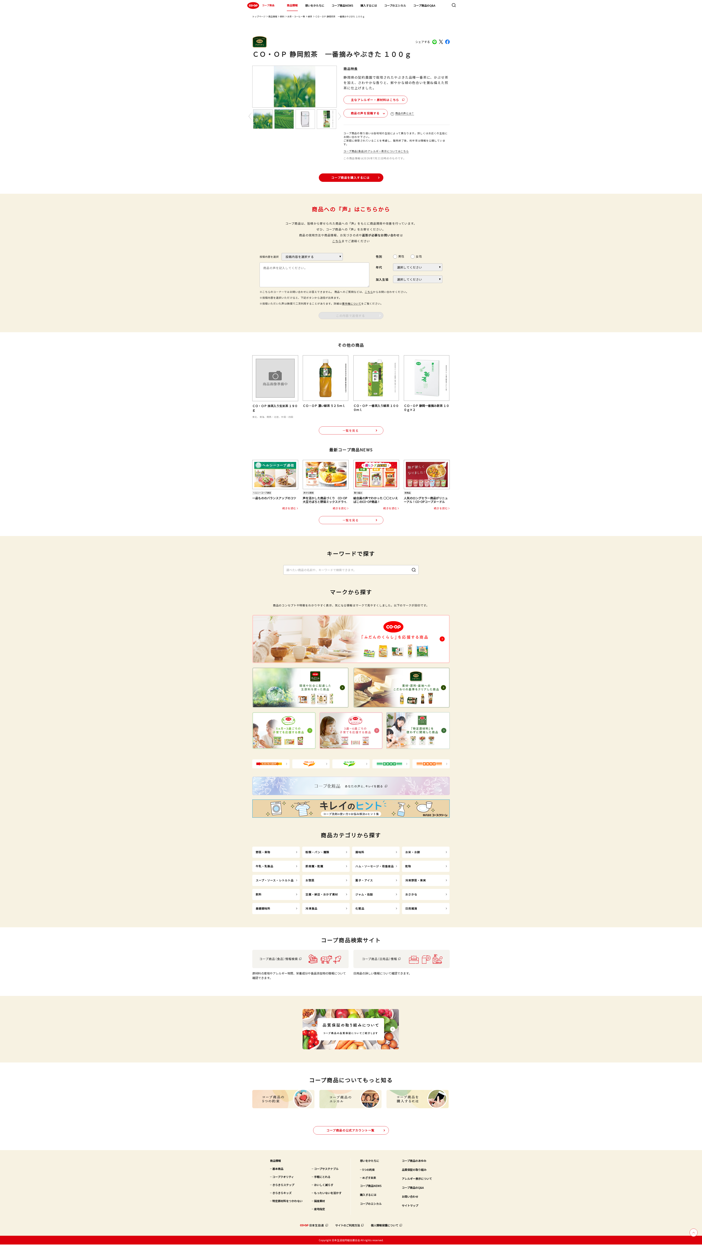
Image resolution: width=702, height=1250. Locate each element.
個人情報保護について (384, 1225)
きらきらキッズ (282, 1193)
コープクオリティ (283, 1177)
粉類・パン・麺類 (317, 852)
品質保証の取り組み (414, 1170)
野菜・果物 (263, 852)
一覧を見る (351, 430)
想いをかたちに (314, 5)
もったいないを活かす (327, 1193)
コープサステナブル (326, 1169)
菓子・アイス (364, 880)
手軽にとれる (322, 1177)
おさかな (411, 894)
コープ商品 (268, 5)
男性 (401, 256)
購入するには (369, 5)
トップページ (258, 16)
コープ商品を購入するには (350, 177)
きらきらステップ (283, 1185)
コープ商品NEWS (342, 5)
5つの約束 (368, 1170)
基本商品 (277, 1169)
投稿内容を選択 (269, 256)
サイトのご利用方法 (347, 1225)
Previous (250, 116)
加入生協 (382, 279)
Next (339, 116)
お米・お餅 (412, 852)
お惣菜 (309, 880)
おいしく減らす (323, 1185)
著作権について (351, 303)
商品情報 (292, 5)
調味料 (359, 852)
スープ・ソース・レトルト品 (275, 880)
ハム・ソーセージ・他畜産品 (374, 866)
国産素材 (319, 1201)
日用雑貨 (411, 908)
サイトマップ (410, 1205)
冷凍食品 (311, 908)
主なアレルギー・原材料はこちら (375, 100)
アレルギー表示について (417, 1178)
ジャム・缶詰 (364, 894)
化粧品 (359, 908)
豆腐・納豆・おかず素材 (321, 894)
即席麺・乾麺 (314, 866)
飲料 (282, 16)
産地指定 (319, 1209)
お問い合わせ (410, 1196)
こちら (337, 241)
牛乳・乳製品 (264, 866)
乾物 (408, 866)
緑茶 (310, 16)
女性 (419, 256)
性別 (379, 256)
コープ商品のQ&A (424, 5)
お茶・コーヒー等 (296, 16)
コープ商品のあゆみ (414, 1161)
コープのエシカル (395, 5)
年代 (379, 267)
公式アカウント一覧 (351, 1130)
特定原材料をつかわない (287, 1201)
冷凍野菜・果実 (415, 880)
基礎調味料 (263, 908)
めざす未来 (369, 1178)
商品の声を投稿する (365, 113)
